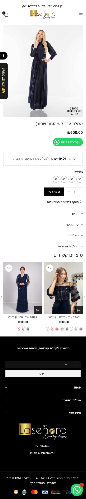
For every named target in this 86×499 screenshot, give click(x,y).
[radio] (80, 179)
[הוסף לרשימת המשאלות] (49, 268)
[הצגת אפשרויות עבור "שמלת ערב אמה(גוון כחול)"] (38, 310)
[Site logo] (43, 14)
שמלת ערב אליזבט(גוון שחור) (64, 317)
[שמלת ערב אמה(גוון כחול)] (22, 288)
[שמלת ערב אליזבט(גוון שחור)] (63, 288)
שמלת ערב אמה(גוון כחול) (22, 317)
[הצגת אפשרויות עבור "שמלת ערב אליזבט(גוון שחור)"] (79, 310)
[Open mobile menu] (81, 14)
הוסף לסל (54, 192)
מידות (79, 172)
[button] (4, 56)
